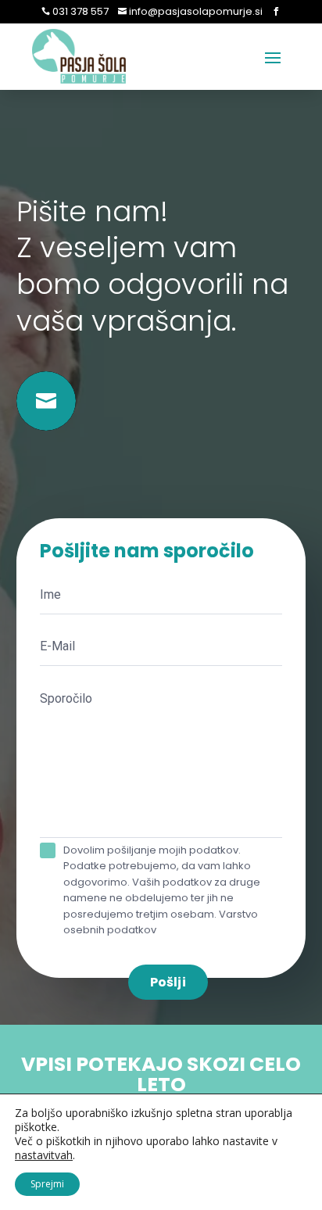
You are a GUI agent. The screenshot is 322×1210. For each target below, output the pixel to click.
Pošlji (167, 982)
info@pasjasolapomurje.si (195, 11)
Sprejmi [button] (47, 1183)
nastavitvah (44, 1154)
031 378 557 (79, 11)
